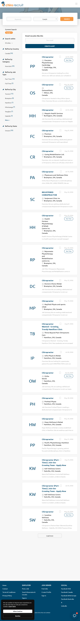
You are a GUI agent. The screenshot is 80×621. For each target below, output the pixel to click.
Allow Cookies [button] (17, 611)
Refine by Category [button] (7, 60)
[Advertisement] (40, 562)
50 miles (8, 43)
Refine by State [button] (11, 126)
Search (67, 19)
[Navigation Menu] (76, 3)
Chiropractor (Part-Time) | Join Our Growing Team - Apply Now (54, 462)
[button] (74, 615)
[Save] (60, 57)
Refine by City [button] (10, 89)
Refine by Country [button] (12, 49)
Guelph (8, 33)
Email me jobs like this (34, 36)
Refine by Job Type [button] (9, 73)
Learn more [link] (12, 606)
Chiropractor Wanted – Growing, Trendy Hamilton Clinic (52, 326)
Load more (49, 536)
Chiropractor (48, 57)
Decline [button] (17, 616)
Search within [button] (10, 38)
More (7, 120)
